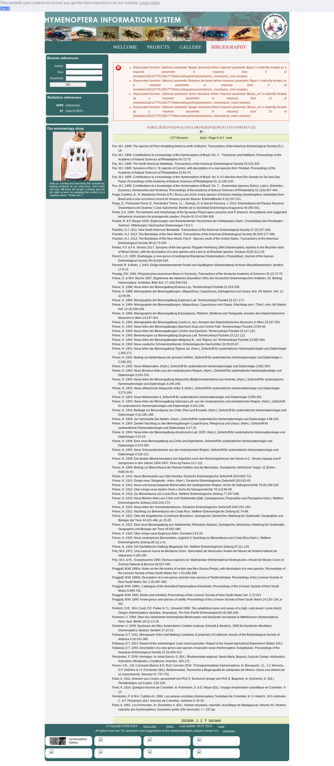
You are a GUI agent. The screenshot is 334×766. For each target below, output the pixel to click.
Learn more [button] (150, 3)
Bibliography (228, 47)
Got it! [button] (5, 9)
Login (221, 726)
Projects (158, 47)
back (203, 138)
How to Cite (149, 726)
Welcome (125, 47)
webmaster (229, 731)
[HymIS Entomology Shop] (77, 179)
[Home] (167, 26)
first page (188, 720)
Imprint (170, 726)
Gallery (190, 47)
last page (215, 720)
